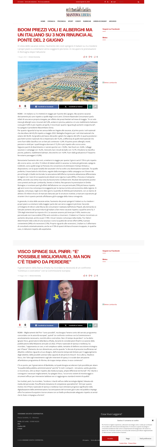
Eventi (78, 21)
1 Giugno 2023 (22, 57)
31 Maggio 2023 (22, 276)
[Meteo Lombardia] (110, 82)
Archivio (112, 21)
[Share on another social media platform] (95, 107)
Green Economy (100, 21)
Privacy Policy (132, 443)
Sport (70, 21)
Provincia (61, 21)
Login (114, 2)
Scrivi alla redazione (31, 2)
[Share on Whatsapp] (90, 107)
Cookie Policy (123, 443)
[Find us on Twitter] (108, 2)
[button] (153, 420)
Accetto (110, 438)
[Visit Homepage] (78, 11)
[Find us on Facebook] (105, 2)
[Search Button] (138, 2)
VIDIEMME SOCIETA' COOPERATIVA (32, 440)
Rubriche (87, 21)
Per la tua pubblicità (43, 2)
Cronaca (51, 21)
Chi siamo (20, 2)
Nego (128, 438)
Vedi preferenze (145, 438)
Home (43, 21)
